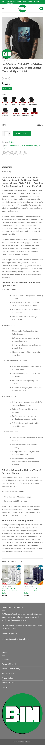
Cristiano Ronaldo (14, 146)
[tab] (22, 167)
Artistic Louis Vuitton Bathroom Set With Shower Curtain (11, 591)
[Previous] (1, 583)
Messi (4, 148)
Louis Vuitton (33, 146)
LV (39, 146)
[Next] (43, 583)
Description (7, 167)
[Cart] (41, 8)
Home (4, 61)
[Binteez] (22, 8)
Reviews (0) (6, 172)
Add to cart (22, 133)
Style (4, 95)
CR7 (6, 146)
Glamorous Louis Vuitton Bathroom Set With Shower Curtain (33, 591)
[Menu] (3, 8)
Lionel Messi (25, 146)
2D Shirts (13, 61)
